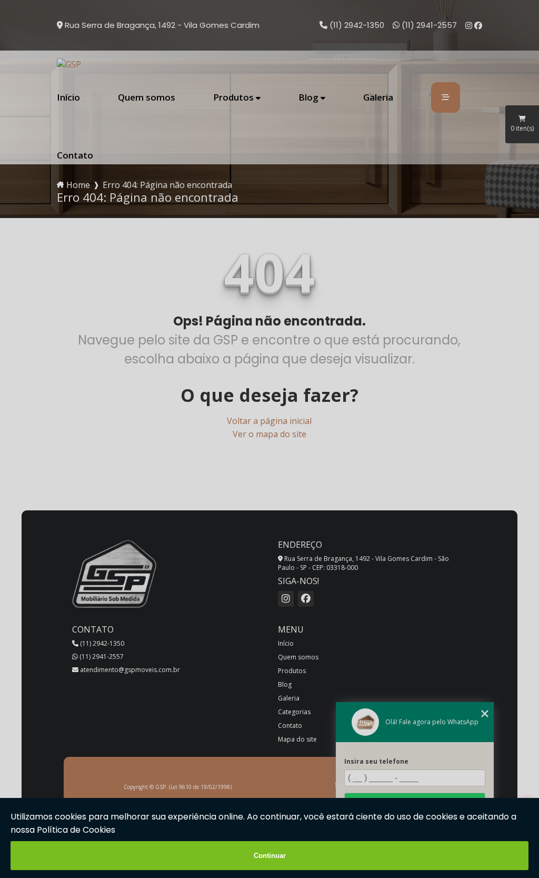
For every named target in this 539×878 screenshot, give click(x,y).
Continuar (270, 856)
